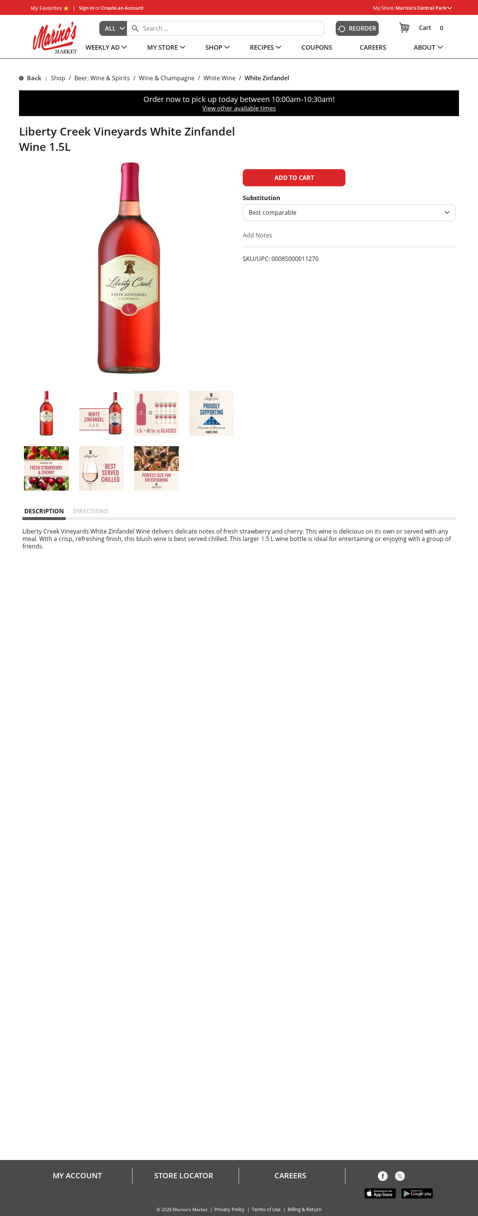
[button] (423, 7)
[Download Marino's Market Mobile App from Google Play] (417, 1193)
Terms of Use (266, 1209)
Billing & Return (305, 1209)
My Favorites (46, 8)
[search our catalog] (135, 28)
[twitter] (400, 1177)
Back (33, 78)
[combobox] (113, 28)
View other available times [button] (239, 108)
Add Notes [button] (257, 235)
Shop (58, 78)
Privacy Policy (229, 1209)
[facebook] (383, 1177)
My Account (77, 1175)
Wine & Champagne (167, 78)
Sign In (86, 7)
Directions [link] (91, 511)
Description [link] (44, 511)
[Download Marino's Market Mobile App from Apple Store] (380, 1193)
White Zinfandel (267, 78)
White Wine (220, 78)
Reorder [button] (362, 28)
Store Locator (183, 1175)
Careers (290, 1175)
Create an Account (122, 7)
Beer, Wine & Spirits (102, 78)
